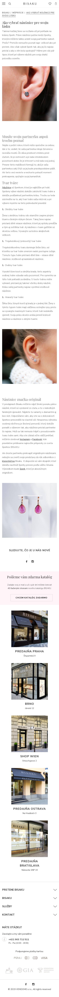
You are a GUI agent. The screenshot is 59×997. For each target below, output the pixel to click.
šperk (22, 468)
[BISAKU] (30, 4)
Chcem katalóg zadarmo (31, 597)
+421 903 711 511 (19, 939)
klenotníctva (8, 461)
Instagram (25, 439)
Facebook (37, 439)
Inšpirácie (17, 12)
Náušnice (6, 187)
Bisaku (6, 12)
